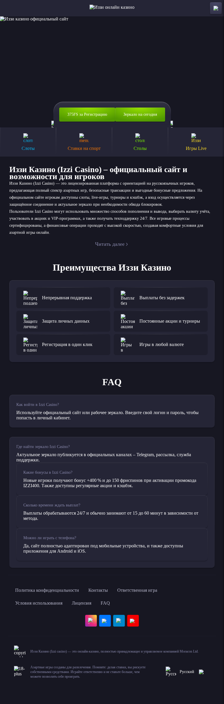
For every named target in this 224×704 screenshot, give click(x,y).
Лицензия (81, 603)
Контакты (98, 590)
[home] (112, 8)
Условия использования (38, 603)
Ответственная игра (137, 590)
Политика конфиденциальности (47, 590)
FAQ (105, 603)
